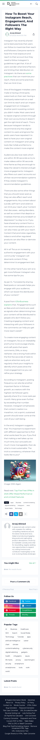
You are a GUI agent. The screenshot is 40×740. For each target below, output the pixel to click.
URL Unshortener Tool (20, 731)
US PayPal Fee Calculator (13, 716)
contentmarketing (29, 502)
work (27, 667)
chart (7, 644)
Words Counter (19, 705)
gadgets (24, 652)
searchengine (29, 660)
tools (20, 667)
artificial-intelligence (12, 641)
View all (31, 563)
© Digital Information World (15, 700)
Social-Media (9, 508)
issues (27, 656)
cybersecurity (28, 648)
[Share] (33, 34)
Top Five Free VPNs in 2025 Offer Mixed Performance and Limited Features (19, 493)
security (8, 664)
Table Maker (29, 721)
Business (18, 502)
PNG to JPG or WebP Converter (20, 724)
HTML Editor (32, 705)
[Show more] (25, 514)
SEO (7, 633)
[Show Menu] (3, 4)
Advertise (31, 700)
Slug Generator (11, 708)
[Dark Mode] (31, 4)
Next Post (33, 589)
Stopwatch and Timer (28, 718)
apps (11, 502)
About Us (9, 703)
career (26, 641)
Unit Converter (30, 716)
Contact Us (7, 705)
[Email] (21, 514)
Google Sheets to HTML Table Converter (20, 734)
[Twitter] (16, 514)
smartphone (19, 664)
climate (15, 644)
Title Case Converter (10, 710)
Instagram (21, 505)
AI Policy (31, 703)
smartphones (10, 667)
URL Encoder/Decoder (28, 710)
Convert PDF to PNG (14, 721)
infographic (18, 656)
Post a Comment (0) (20, 582)
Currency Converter (11, 718)
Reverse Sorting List (12, 713)
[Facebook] (11, 514)
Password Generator (26, 708)
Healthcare (24, 629)
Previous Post (8, 589)
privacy (18, 660)
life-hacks (8, 660)
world (7, 671)
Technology (18, 508)
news (28, 505)
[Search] (36, 4)
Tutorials (20, 637)
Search (14, 633)
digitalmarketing (10, 505)
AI (6, 629)
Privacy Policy (20, 703)
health (7, 656)
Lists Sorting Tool (28, 713)
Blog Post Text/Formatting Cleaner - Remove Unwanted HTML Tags (20, 727)
